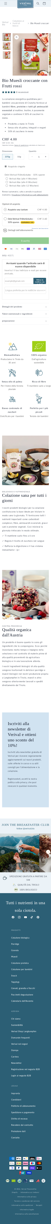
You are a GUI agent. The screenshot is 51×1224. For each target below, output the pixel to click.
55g (20, 158)
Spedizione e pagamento (22, 1112)
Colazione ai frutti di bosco (18, 23)
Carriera (15, 1056)
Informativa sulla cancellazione (27, 1214)
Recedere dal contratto (22, 1125)
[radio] (5, 209)
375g (9, 158)
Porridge (15, 944)
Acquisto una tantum (18, 209)
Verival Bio (5, 23)
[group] (19, 852)
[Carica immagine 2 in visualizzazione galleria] (6, 46)
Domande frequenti (20, 1037)
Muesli (14, 956)
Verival (24, 1189)
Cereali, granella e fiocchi (23, 988)
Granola (15, 950)
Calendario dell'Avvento (22, 1001)
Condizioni (16, 1099)
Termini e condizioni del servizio (27, 1201)
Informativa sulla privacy (27, 1197)
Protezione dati (18, 1131)
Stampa (14, 1050)
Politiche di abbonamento (23, 1106)
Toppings (15, 982)
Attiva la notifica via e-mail (39, 281)
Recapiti (39, 1205)
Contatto (15, 1137)
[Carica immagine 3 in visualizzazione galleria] (6, 55)
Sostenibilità (17, 1025)
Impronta (15, 1093)
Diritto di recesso (19, 1118)
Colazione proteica (20, 963)
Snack (14, 975)
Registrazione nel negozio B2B (25, 1069)
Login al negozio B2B (21, 1075)
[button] (6, 3)
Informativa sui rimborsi (30, 1192)
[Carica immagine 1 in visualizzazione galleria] (6, 37)
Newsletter (16, 1063)
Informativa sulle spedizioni (22, 1205)
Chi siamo (15, 1019)
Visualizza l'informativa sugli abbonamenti (29, 195)
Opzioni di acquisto (11, 204)
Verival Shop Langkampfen (23, 1031)
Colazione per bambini (21, 969)
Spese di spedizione (21, 145)
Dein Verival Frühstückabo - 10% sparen (21, 220)
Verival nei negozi (19, 1044)
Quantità (32, 151)
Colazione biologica (20, 938)
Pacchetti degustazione (22, 994)
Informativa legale (27, 1209)
